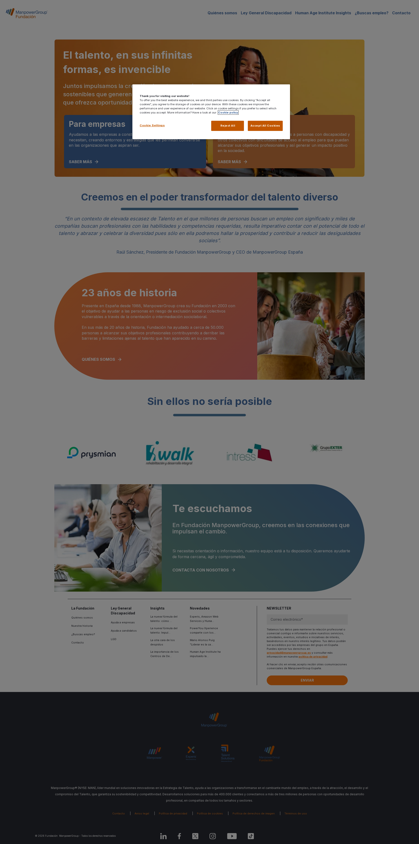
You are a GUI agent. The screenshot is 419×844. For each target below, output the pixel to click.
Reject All (227, 125)
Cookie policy (228, 112)
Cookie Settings (152, 125)
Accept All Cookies (265, 125)
